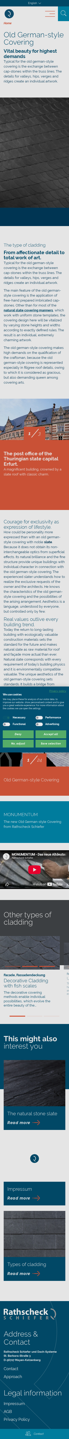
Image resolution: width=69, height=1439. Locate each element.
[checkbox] (6, 718)
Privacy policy (57, 691)
